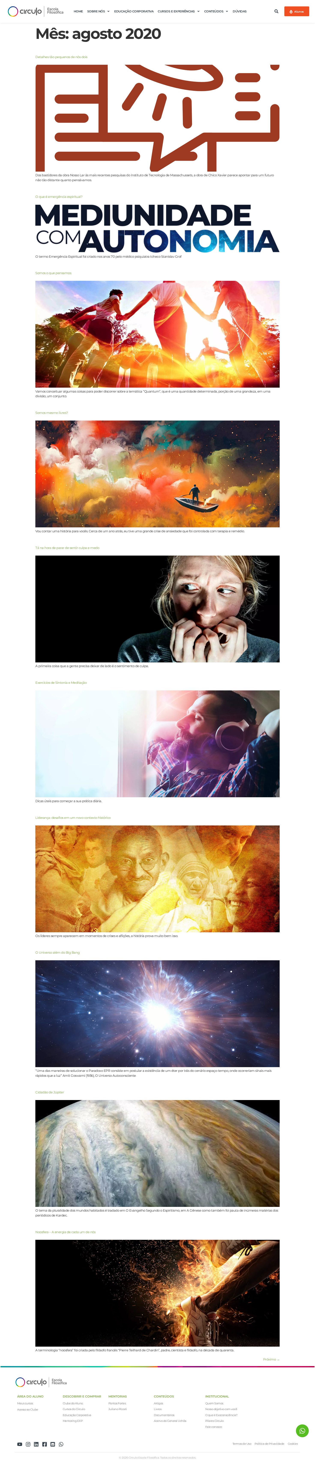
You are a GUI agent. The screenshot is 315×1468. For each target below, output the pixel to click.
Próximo (271, 1359)
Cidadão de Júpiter (49, 1092)
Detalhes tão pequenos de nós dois (61, 57)
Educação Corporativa (133, 11)
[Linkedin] (36, 1444)
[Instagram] (28, 1444)
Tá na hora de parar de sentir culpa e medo (67, 548)
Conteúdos (214, 11)
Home (78, 11)
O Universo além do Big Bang (57, 952)
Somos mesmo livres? (51, 413)
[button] (276, 11)
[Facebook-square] (44, 1444)
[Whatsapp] (61, 1444)
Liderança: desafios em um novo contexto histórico (73, 818)
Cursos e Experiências (176, 11)
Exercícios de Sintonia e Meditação (61, 683)
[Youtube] (19, 1444)
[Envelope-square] (52, 1444)
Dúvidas (240, 11)
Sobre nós (96, 11)
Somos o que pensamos (53, 273)
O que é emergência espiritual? (58, 197)
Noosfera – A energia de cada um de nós (65, 1232)
